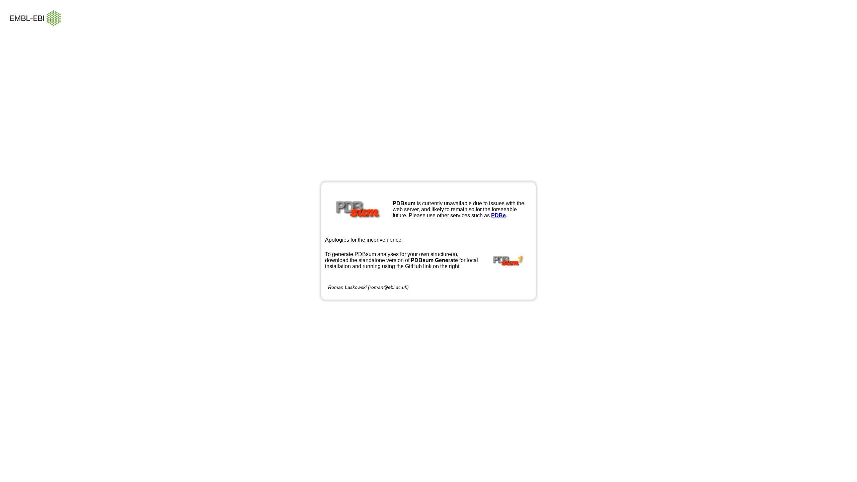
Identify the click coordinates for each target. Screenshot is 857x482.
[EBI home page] (35, 31)
